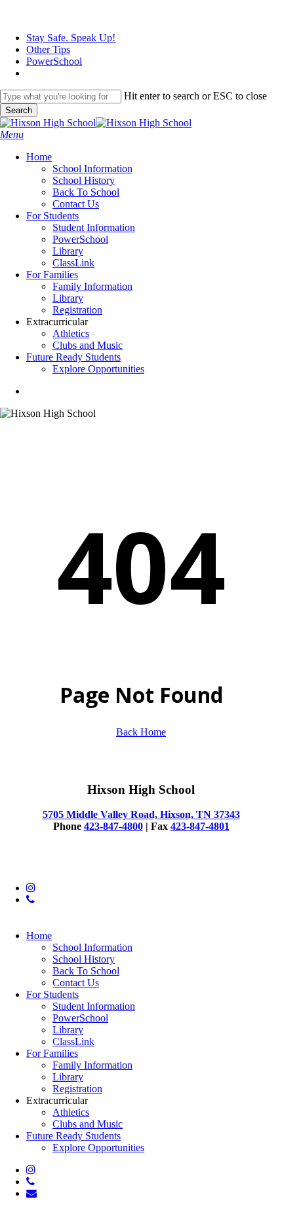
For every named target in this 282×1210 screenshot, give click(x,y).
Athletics (70, 1112)
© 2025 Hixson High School (59, 865)
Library (67, 1029)
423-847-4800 (113, 826)
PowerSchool (80, 1017)
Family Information (92, 1065)
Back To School (85, 970)
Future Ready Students (73, 1135)
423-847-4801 (200, 826)
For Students (52, 994)
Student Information (93, 1006)
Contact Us (75, 982)
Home (39, 935)
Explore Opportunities (98, 1147)
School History (83, 959)
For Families (52, 1053)
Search (18, 110)
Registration (77, 1088)
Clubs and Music (87, 1124)
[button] (12, 134)
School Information (92, 947)
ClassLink (73, 1041)
